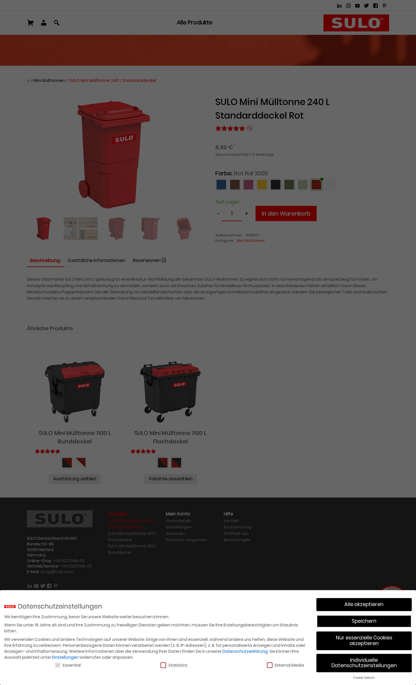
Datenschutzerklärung (245, 651)
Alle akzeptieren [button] (363, 604)
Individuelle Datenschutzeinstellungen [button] (364, 663)
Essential (72, 665)
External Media (289, 665)
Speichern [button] (364, 621)
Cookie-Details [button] (364, 678)
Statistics (177, 665)
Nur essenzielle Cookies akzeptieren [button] (364, 640)
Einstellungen (65, 657)
